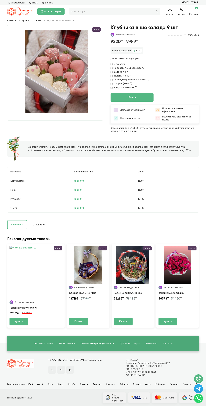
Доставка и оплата (43, 343)
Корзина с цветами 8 (171, 293)
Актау (60, 384)
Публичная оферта (129, 343)
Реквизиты (151, 343)
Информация (18, 2)
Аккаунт (170, 14)
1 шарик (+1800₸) (123, 84)
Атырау (137, 384)
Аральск (97, 384)
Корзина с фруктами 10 (23, 308)
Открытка (119, 64)
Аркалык (110, 384)
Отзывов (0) (39, 224)
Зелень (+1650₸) (122, 76)
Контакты (167, 343)
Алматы (84, 384)
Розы (38, 20)
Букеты (25, 20)
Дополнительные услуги (125, 59)
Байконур (160, 384)
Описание (17, 224)
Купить (132, 97)
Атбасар (124, 384)
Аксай (40, 384)
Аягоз (148, 384)
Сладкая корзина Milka (82, 293)
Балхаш (174, 384)
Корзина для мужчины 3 (128, 293)
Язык (35, 2)
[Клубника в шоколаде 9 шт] (56, 71)
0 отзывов (193, 35)
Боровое (187, 384)
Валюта (49, 2)
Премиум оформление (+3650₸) (131, 80)
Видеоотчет (121, 72)
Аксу (50, 384)
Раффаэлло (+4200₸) (125, 87)
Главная (11, 20)
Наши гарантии (67, 343)
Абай (30, 384)
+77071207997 (190, 2)
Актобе (71, 384)
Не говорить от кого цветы (129, 68)
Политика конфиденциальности (97, 343)
